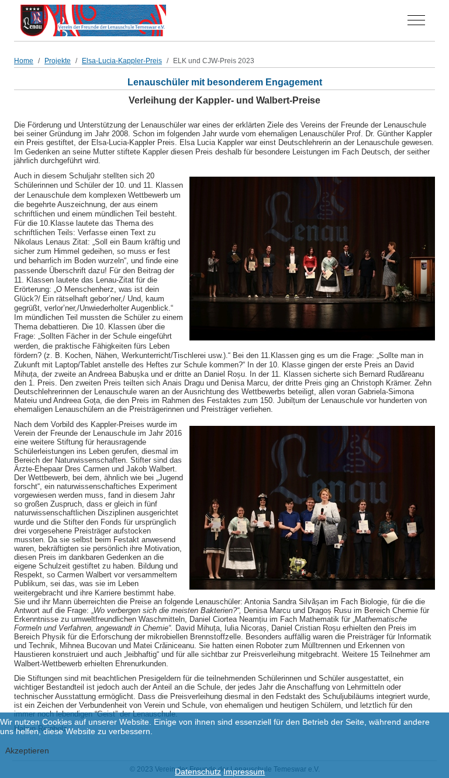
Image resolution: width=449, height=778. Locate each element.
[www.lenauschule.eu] (93, 20)
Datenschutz (198, 771)
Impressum (244, 771)
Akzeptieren (27, 750)
